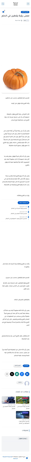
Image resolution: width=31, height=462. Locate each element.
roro (25, 20)
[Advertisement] (15, 43)
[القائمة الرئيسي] (28, 4)
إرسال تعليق (22, 438)
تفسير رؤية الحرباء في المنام (19, 208)
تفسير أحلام (25, 12)
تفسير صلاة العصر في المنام (19, 213)
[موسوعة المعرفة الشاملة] (15, 4)
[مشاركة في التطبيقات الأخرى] (7, 374)
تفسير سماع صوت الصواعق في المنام (16, 218)
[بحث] (3, 4)
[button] (22, 374)
